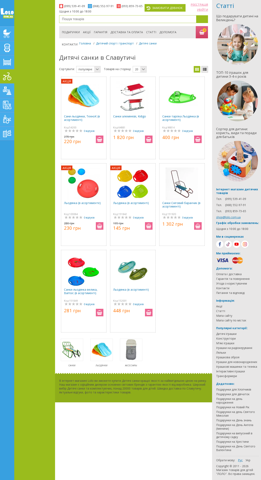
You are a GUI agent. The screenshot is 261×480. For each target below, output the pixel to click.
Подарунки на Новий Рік (232, 407)
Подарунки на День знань (234, 420)
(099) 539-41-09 (74, 6)
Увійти (202, 10)
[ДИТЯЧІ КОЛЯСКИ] (7, 33)
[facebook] (219, 244)
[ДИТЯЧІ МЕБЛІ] (7, 62)
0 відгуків (89, 131)
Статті (151, 32)
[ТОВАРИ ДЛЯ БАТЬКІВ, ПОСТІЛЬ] (7, 133)
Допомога (167, 32)
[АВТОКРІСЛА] (7, 48)
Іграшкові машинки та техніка (236, 367)
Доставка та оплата (127, 32)
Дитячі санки (148, 43)
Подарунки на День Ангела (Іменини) (234, 426)
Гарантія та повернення (233, 279)
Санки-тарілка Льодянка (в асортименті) (180, 118)
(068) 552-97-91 (103, 6)
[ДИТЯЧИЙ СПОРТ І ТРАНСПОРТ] (7, 76)
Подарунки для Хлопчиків (233, 389)
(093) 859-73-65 (132, 6)
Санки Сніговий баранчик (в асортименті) (181, 204)
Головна (85, 43)
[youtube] (236, 244)
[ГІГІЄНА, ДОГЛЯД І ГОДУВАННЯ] (7, 119)
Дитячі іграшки (226, 334)
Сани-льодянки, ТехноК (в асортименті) (82, 118)
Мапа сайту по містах (231, 320)
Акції (87, 32)
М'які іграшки (225, 343)
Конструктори (226, 338)
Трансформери (226, 376)
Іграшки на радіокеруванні (234, 348)
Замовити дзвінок (167, 8)
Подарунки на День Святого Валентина (235, 448)
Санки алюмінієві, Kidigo (129, 116)
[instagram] (245, 244)
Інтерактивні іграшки (230, 371)
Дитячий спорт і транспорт (115, 43)
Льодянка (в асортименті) (131, 203)
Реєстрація (199, 5)
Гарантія (100, 32)
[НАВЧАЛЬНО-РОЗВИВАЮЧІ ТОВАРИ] (7, 105)
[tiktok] (228, 244)
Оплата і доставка (229, 274)
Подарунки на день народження (229, 400)
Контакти (69, 44)
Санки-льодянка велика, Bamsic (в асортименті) (80, 291)
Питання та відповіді (230, 293)
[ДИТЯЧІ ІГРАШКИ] (7, 91)
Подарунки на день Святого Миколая (235, 413)
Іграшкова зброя (227, 357)
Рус (240, 460)
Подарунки (71, 32)
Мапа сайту (224, 316)
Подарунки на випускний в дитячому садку (234, 435)
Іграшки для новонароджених (236, 362)
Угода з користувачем (231, 283)
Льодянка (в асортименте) (82, 203)
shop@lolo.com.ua (228, 217)
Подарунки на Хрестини (232, 442)
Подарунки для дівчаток (233, 394)
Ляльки (221, 352)
